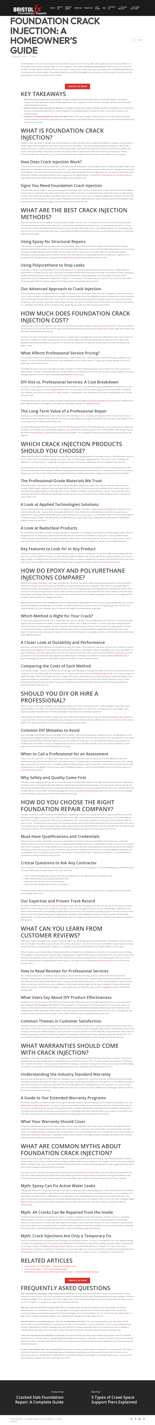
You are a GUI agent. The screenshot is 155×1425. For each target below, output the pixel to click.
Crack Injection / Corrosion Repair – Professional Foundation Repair (50, 1266)
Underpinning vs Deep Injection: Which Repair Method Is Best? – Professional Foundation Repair (61, 1272)
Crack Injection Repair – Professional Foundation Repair (45, 1269)
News (33, 56)
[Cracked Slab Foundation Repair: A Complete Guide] (39, 1397)
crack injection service (81, 679)
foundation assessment (111, 562)
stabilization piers (120, 655)
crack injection (26, 770)
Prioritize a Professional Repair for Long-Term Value (46, 116)
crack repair (117, 1321)
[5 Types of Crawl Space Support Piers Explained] (116, 1397)
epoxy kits (102, 509)
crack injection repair (45, 485)
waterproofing (48, 281)
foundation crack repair (48, 583)
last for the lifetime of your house (73, 427)
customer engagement (104, 987)
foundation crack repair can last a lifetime (57, 1246)
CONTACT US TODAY (77, 86)
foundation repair (127, 199)
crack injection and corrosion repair (115, 175)
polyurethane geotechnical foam (99, 401)
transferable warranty (36, 1132)
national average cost (101, 673)
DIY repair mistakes (61, 392)
